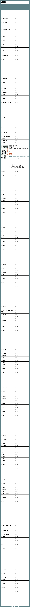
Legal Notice (16, 606)
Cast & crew (15, 156)
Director (19, 156)
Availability (17, 8)
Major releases (26, 156)
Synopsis (10, 156)
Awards (23, 156)
